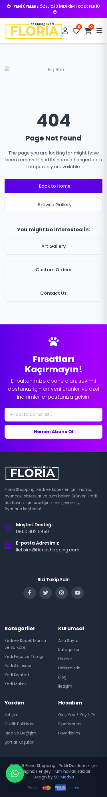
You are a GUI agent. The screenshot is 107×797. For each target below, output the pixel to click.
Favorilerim (69, 733)
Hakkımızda (69, 668)
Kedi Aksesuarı (19, 665)
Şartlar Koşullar (19, 742)
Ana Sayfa (68, 640)
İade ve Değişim (20, 733)
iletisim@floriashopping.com (47, 550)
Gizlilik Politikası (19, 724)
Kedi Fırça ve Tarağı (24, 656)
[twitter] (45, 593)
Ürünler (65, 659)
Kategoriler (69, 650)
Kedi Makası (16, 684)
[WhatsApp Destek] (15, 773)
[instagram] (61, 593)
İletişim (65, 686)
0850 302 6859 (32, 531)
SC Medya (64, 777)
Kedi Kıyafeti (17, 675)
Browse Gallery (55, 204)
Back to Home (54, 186)
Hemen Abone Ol (53, 431)
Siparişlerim (69, 724)
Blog (62, 677)
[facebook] (29, 593)
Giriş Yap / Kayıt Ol (76, 715)
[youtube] (77, 593)
